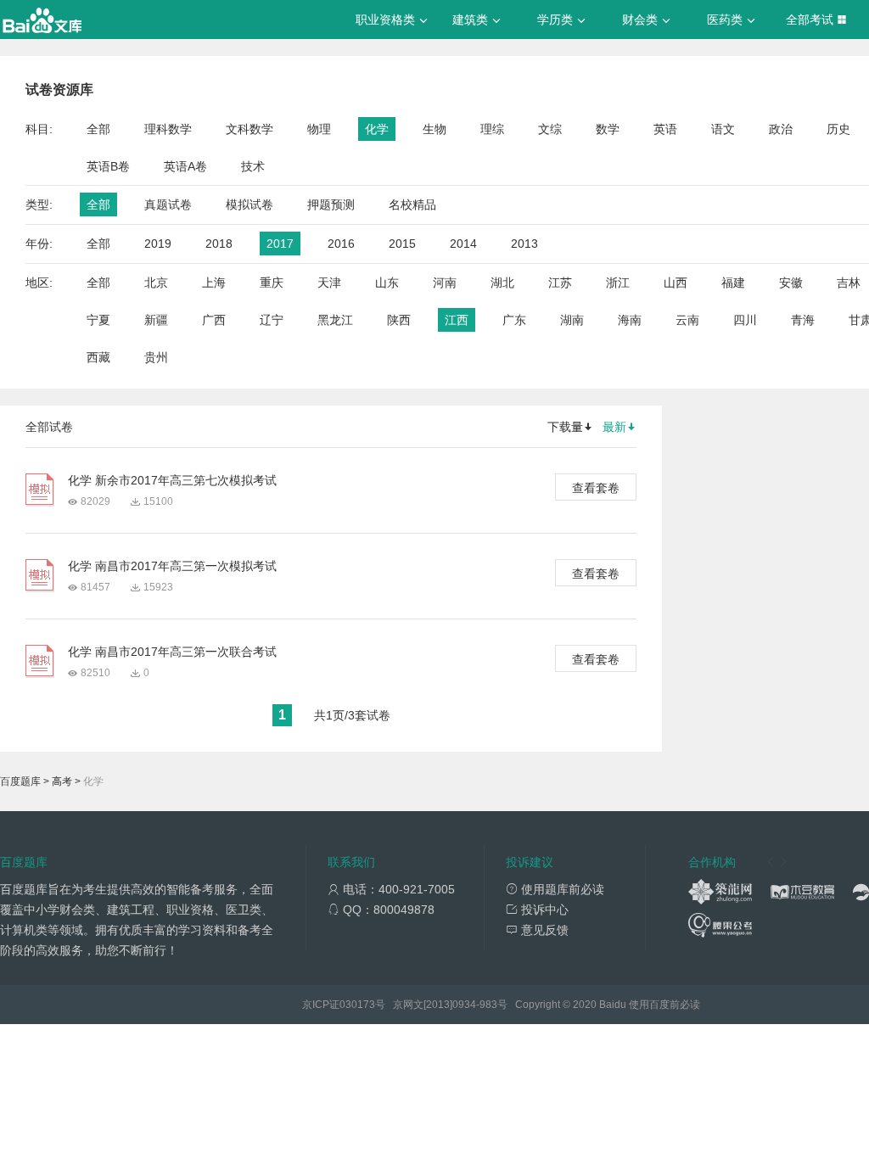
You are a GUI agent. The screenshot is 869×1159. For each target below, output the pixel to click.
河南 (445, 282)
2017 (280, 243)
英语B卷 (108, 166)
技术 (253, 166)
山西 (675, 282)
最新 (614, 427)
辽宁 (271, 320)
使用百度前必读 (664, 1005)
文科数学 (249, 129)
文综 (550, 129)
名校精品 (412, 204)
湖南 (572, 320)
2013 (524, 243)
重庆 (271, 282)
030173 (357, 1005)
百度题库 (20, 781)
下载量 (565, 427)
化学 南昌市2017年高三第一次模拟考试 (172, 566)
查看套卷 (596, 488)
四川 (745, 320)
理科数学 (168, 129)
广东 (514, 320)
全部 (98, 129)
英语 (665, 129)
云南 (687, 320)
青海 (803, 320)
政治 (781, 129)
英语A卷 (185, 166)
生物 (434, 129)
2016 (341, 243)
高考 (62, 781)
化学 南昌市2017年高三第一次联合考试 (172, 651)
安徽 (791, 282)
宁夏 (98, 320)
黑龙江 (335, 320)
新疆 (156, 320)
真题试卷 (168, 204)
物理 (319, 129)
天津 (329, 282)
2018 (219, 243)
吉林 (849, 282)
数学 (608, 129)
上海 (214, 282)
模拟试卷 (249, 204)
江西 (456, 320)
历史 (838, 129)
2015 (402, 243)
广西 (214, 320)
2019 (157, 243)
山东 (387, 282)
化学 (377, 129)
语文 (723, 129)
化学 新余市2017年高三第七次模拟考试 (172, 480)
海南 (630, 320)
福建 (733, 282)
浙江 (618, 282)
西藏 (98, 357)
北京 (156, 282)
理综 (492, 129)
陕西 (399, 320)
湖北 (502, 282)
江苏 (560, 282)
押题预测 (331, 204)
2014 (463, 243)
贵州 (156, 357)
